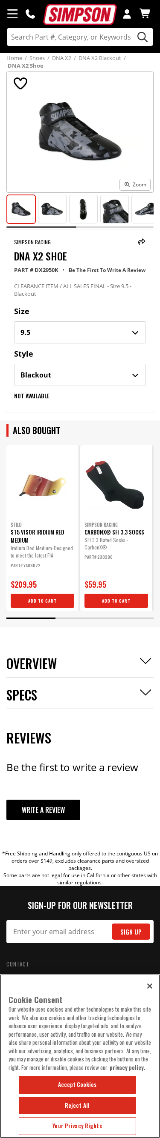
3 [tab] (129, 618)
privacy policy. (127, 1067)
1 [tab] (30, 618)
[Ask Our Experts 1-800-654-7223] (30, 13)
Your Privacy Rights (77, 1125)
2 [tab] (80, 618)
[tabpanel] (42, 528)
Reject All (77, 1105)
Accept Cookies (77, 1084)
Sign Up (131, 931)
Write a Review (43, 810)
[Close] (149, 986)
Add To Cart (42, 601)
